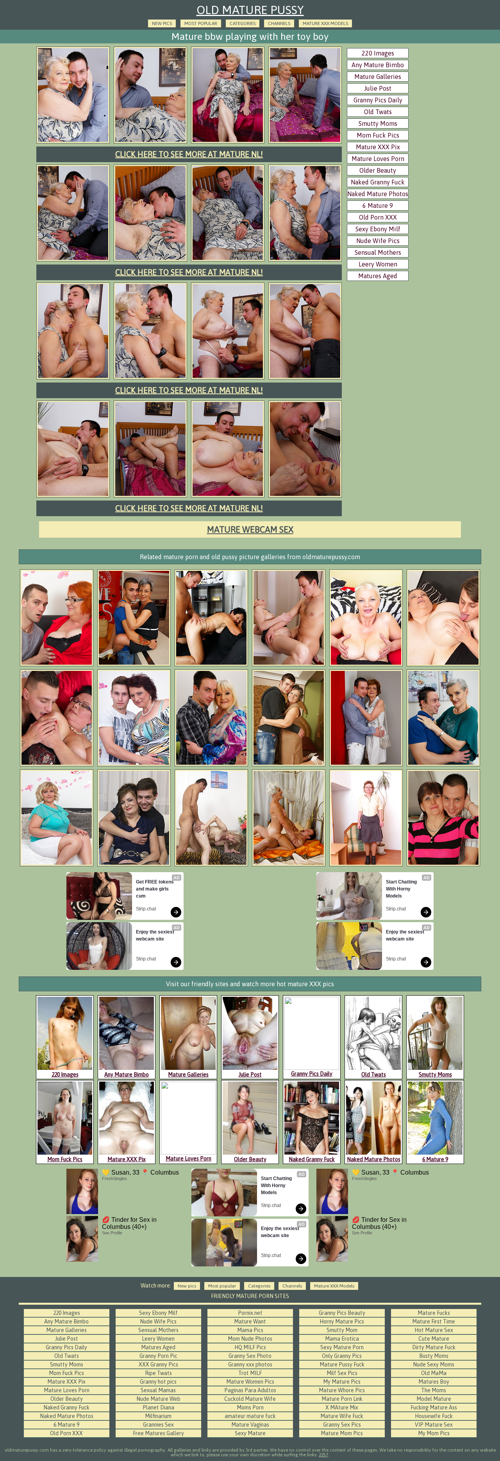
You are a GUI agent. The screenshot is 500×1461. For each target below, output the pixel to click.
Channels (279, 23)
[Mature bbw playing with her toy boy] (73, 142)
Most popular (200, 23)
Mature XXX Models (325, 23)
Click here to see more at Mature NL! (189, 154)
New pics (162, 23)
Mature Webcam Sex (250, 529)
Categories (242, 23)
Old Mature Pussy (250, 9)
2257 (323, 1454)
